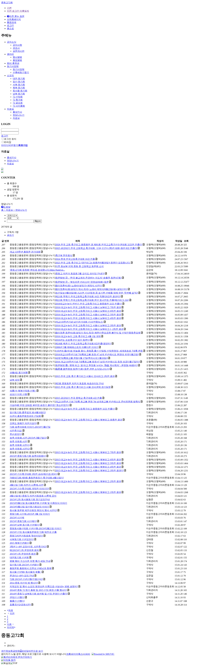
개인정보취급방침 (10, 651)
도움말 (6, 207)
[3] (103, 273)
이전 (12, 613)
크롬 (68, 654)
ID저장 (7, 142)
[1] (141, 244)
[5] (136, 248)
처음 (10, 610)
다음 (9, 624)
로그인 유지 (10, 139)
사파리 (86, 654)
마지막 (10, 627)
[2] (136, 293)
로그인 (4, 136)
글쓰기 (10, 235)
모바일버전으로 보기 (32, 651)
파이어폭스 (77, 654)
